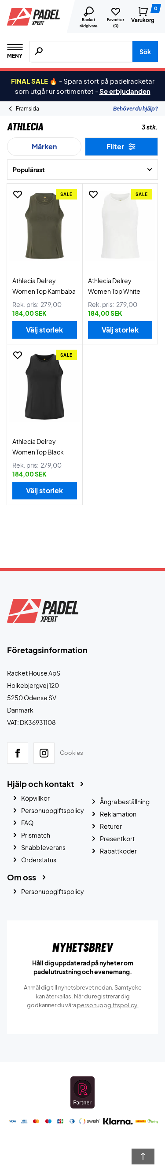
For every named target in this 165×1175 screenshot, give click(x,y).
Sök (145, 51)
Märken (44, 146)
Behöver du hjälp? (135, 108)
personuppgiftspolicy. (108, 1005)
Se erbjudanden (124, 91)
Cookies (71, 752)
